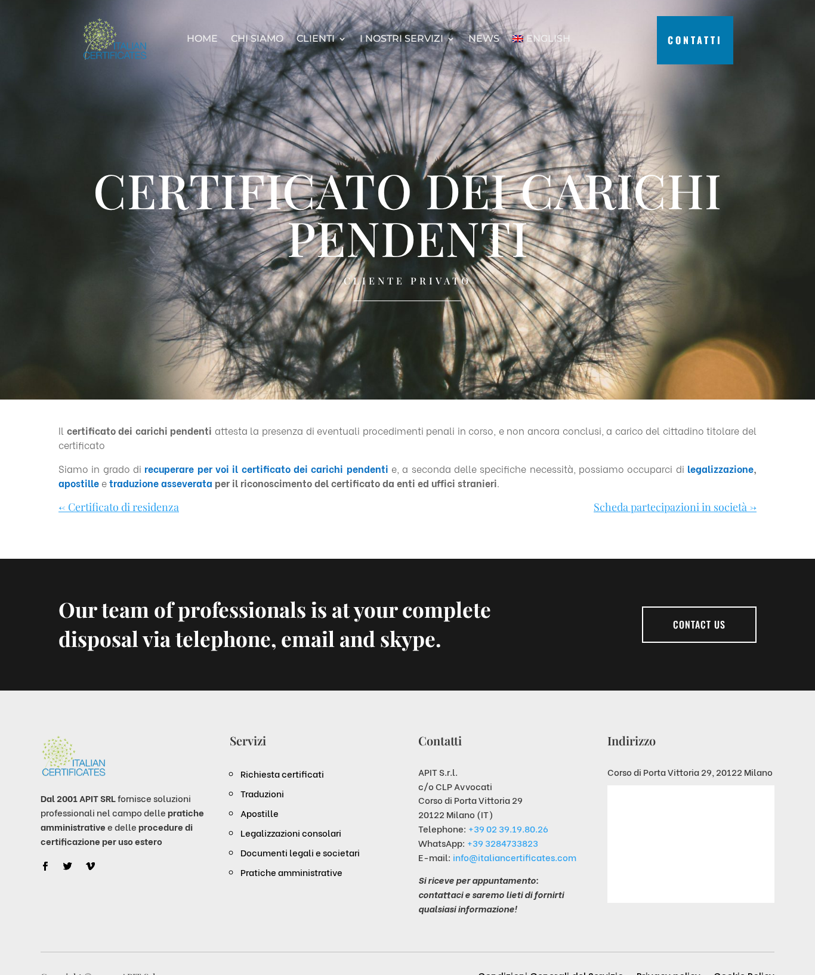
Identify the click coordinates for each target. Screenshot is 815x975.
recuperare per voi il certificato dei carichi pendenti (267, 468)
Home (202, 38)
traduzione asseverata (160, 483)
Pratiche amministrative (291, 871)
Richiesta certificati (282, 773)
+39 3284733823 (502, 842)
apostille (78, 483)
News (483, 38)
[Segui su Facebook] (45, 866)
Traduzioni (262, 793)
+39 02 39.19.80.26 (508, 828)
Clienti (316, 38)
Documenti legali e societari (300, 852)
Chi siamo (257, 38)
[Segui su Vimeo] (90, 866)
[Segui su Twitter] (67, 866)
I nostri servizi (401, 38)
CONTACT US (699, 624)
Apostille (259, 812)
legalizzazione (720, 468)
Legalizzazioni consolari (290, 832)
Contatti (695, 40)
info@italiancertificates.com (514, 856)
